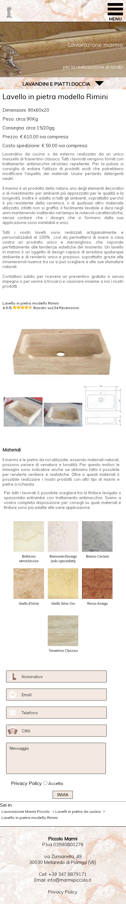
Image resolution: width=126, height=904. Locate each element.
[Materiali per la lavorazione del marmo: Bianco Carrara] (97, 536)
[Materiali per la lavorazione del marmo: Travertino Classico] (63, 630)
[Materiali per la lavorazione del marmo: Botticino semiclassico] (28, 536)
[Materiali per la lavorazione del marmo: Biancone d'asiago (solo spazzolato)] (63, 536)
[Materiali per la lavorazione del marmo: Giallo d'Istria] (28, 583)
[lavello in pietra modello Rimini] (23, 412)
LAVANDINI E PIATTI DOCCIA (56, 84)
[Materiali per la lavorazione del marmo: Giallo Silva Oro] (63, 583)
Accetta (55, 783)
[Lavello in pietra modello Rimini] (63, 381)
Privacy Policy (26, 783)
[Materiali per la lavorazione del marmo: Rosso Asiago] (97, 583)
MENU (115, 18)
